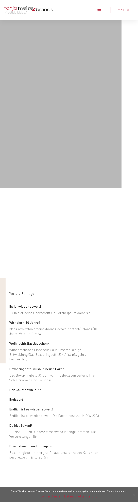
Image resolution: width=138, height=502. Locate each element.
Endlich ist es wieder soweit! (31, 409)
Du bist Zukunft (20, 425)
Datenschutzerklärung (80, 496)
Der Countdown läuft (25, 390)
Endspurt (16, 399)
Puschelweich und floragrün (30, 446)
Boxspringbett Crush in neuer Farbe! (37, 369)
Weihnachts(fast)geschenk (29, 343)
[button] (99, 10)
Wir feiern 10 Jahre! (24, 322)
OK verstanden (51, 496)
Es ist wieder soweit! (25, 306)
